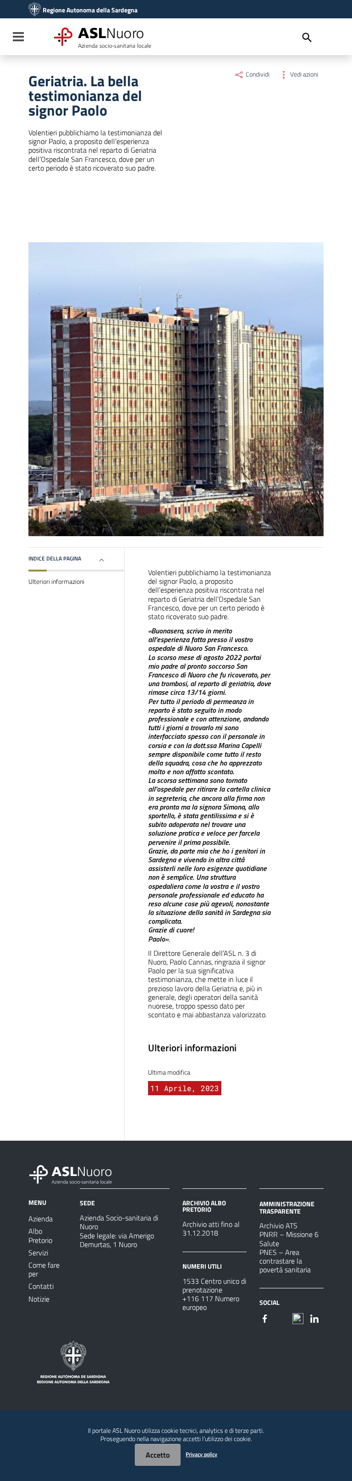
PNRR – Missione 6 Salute (289, 1238)
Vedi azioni (303, 74)
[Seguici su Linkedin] (314, 1317)
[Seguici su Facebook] (264, 1317)
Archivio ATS (278, 1225)
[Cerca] (307, 38)
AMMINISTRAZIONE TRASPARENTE (286, 1207)
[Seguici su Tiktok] (297, 1317)
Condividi (257, 74)
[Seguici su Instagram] (281, 1317)
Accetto (158, 1454)
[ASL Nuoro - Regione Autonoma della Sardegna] (76, 1172)
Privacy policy (201, 1454)
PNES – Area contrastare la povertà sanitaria (285, 1261)
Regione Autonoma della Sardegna (90, 10)
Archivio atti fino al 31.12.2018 (211, 1228)
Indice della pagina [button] (54, 558)
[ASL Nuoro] (34, 10)
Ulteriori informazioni (56, 582)
